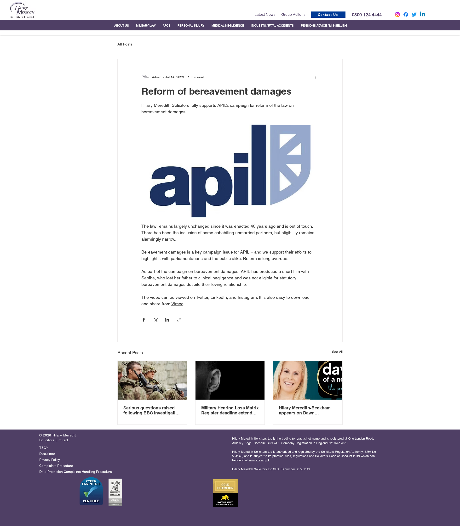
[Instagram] (397, 14)
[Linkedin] (423, 14)
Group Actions (293, 14)
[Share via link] (179, 319)
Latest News (265, 14)
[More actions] (316, 77)
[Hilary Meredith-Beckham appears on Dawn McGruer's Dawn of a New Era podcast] (307, 380)
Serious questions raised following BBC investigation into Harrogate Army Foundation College (152, 410)
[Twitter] (414, 14)
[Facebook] (406, 14)
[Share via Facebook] (143, 319)
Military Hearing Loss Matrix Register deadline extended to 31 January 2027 (230, 410)
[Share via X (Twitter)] (155, 319)
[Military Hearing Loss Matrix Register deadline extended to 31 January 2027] (230, 380)
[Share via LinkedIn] (167, 319)
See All (337, 352)
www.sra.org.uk (259, 460)
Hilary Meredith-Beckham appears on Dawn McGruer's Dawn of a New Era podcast (305, 410)
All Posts (124, 44)
